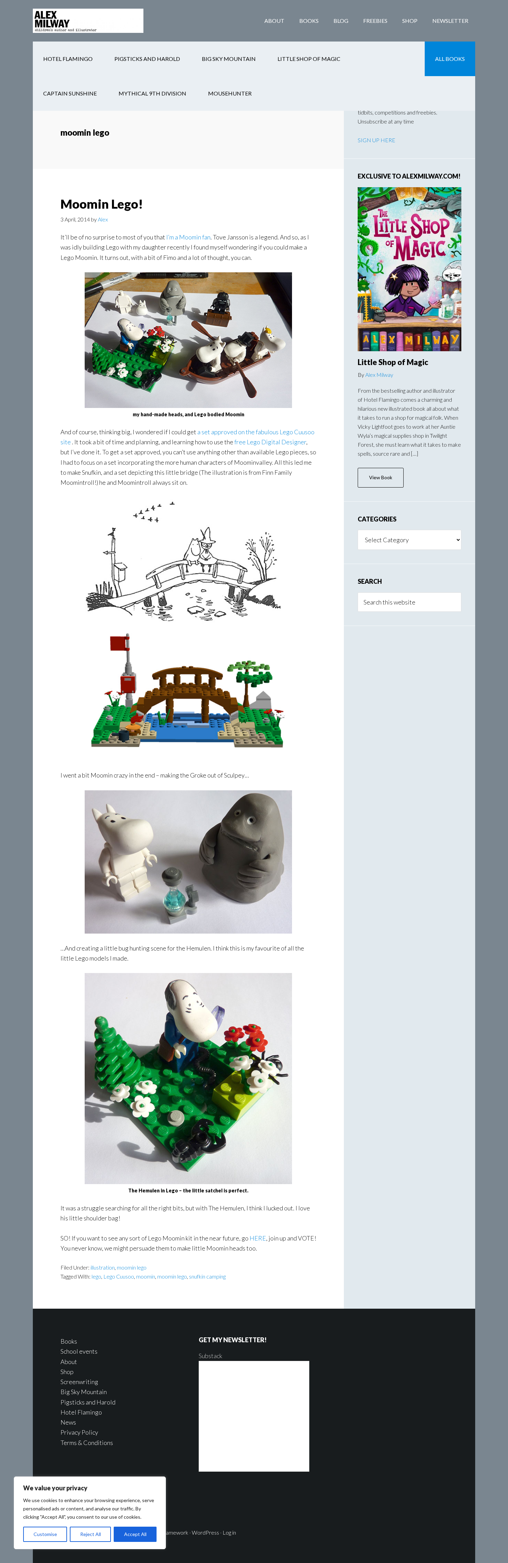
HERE (258, 1238)
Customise (45, 1534)
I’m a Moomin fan (188, 237)
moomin (145, 1276)
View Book (380, 477)
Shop (67, 1371)
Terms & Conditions (86, 1442)
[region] (90, 1512)
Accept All (135, 1534)
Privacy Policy (79, 1432)
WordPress (205, 1532)
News (68, 1422)
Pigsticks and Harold (87, 1402)
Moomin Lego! (101, 203)
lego (96, 1276)
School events (78, 1351)
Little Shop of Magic (393, 362)
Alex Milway (379, 374)
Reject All (90, 1534)
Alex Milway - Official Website (88, 21)
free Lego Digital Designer (270, 442)
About (68, 1361)
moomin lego (132, 1267)
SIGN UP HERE (376, 140)
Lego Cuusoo (118, 1276)
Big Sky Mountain (83, 1392)
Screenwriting (79, 1381)
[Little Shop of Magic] (409, 269)
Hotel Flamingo (81, 1412)
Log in (229, 1532)
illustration (103, 1267)
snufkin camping (207, 1276)
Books (68, 1341)
